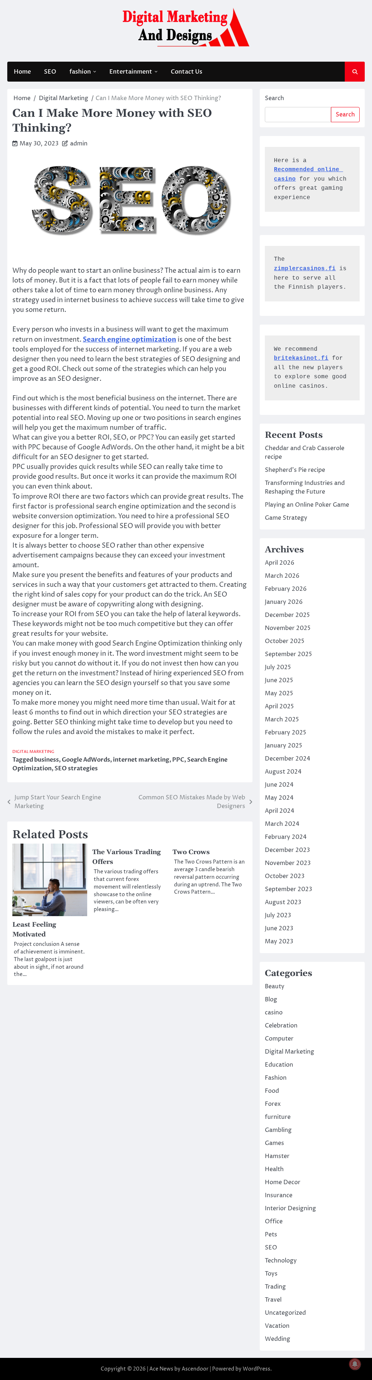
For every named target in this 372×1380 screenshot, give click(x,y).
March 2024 (282, 824)
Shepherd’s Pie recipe (295, 470)
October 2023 (284, 876)
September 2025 (288, 654)
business (46, 760)
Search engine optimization (129, 339)
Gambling (278, 1130)
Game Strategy (286, 518)
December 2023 (287, 850)
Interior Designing (290, 1208)
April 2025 (279, 706)
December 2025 (287, 615)
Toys (271, 1274)
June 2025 (279, 680)
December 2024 (287, 759)
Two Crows (191, 852)
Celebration (281, 1026)
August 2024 (283, 772)
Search (274, 98)
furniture (278, 1117)
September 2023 (288, 889)
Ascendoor (195, 1368)
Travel (273, 1300)
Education (279, 1065)
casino (274, 1013)
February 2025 (285, 733)
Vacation (277, 1326)
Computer (279, 1039)
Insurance (278, 1195)
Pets (271, 1235)
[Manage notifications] (355, 1364)
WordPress (256, 1368)
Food (272, 1091)
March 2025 (282, 720)
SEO (50, 72)
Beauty (274, 986)
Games (274, 1143)
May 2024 (279, 798)
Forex (273, 1104)
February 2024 (286, 837)
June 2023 (279, 928)
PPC (178, 760)
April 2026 (279, 563)
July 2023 (278, 915)
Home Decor (282, 1182)
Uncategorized (285, 1313)
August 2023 (283, 902)
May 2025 (279, 693)
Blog (271, 1000)
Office (274, 1221)
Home (22, 72)
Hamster (277, 1156)
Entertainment (130, 72)
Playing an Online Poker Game (307, 505)
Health (274, 1169)
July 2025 (278, 667)
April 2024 (279, 811)
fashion (80, 72)
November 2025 (288, 628)
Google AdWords (86, 760)
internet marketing (141, 760)
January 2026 (284, 602)
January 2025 (283, 746)
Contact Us (186, 72)
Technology (281, 1261)
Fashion (276, 1078)
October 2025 (284, 641)
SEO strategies (76, 769)
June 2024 (279, 785)
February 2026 (286, 589)
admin (79, 144)
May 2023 (279, 942)
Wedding (277, 1339)
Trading (275, 1287)
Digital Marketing (33, 751)
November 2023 (288, 863)
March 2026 (282, 576)
